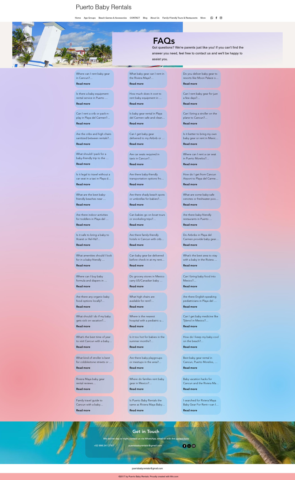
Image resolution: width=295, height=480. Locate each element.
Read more (83, 83)
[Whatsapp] (211, 17)
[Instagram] (220, 17)
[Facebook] (216, 17)
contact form (182, 438)
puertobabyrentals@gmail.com (145, 445)
